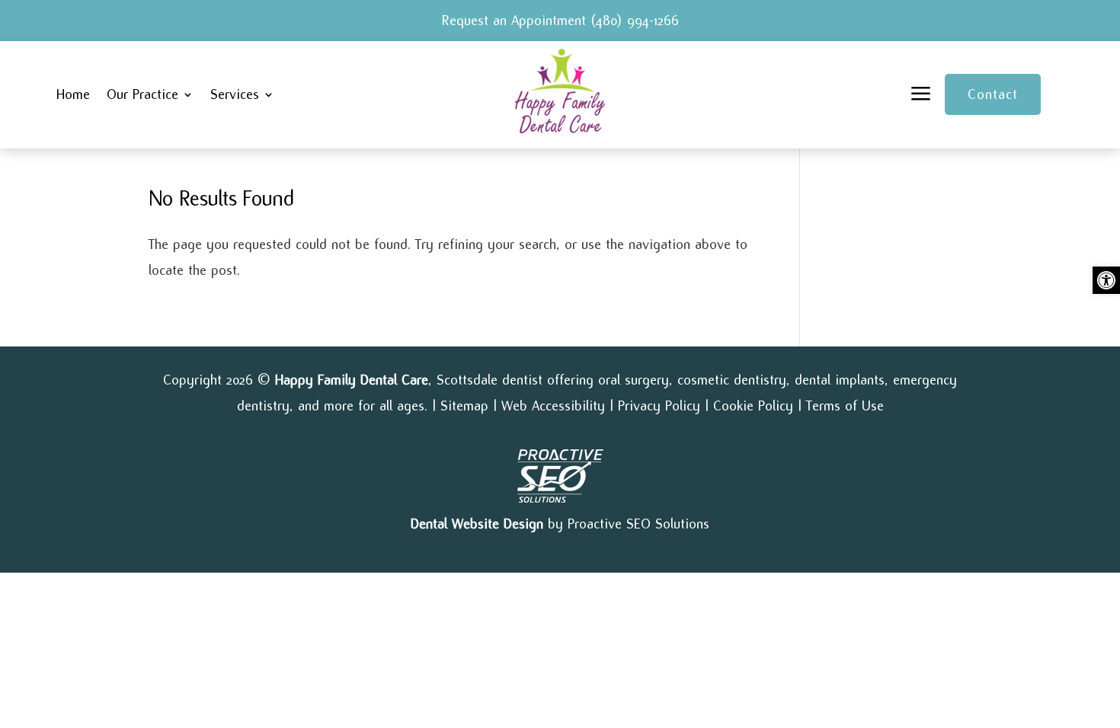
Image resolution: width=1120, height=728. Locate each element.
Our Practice (142, 95)
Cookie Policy (753, 406)
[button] (1106, 280)
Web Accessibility (553, 406)
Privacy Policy (659, 406)
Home (73, 95)
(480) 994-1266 (634, 20)
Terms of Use (845, 406)
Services (234, 95)
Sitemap (464, 406)
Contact (993, 94)
